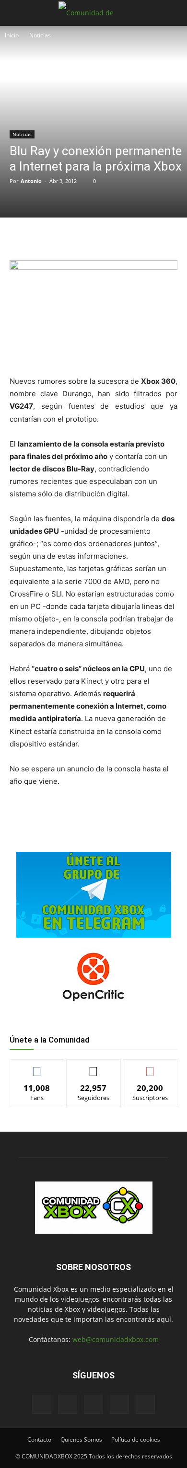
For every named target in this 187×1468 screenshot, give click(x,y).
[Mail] (67, 1404)
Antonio (31, 180)
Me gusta (37, 1066)
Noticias (40, 35)
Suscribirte (150, 1066)
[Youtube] (145, 1404)
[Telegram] (115, 237)
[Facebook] (49, 237)
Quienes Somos (81, 1439)
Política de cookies (135, 1439)
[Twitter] (71, 237)
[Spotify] (93, 1404)
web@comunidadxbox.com (115, 1339)
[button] (16, 13)
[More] (138, 237)
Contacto (39, 1439)
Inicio (12, 35)
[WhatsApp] (93, 237)
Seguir (93, 1066)
